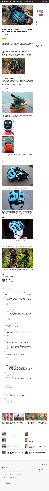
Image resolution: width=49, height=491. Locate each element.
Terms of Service (20, 252)
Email (14, 242)
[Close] (35, 236)
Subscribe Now (24, 250)
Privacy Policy (15, 252)
